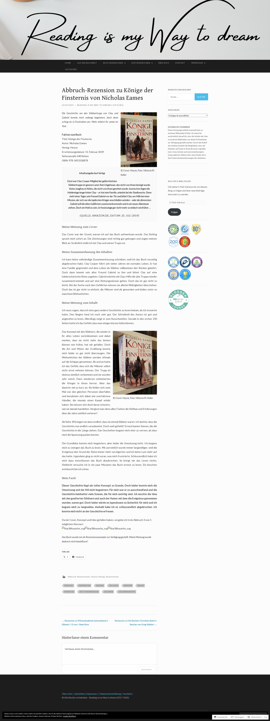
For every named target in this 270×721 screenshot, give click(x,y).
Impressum (197, 63)
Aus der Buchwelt (87, 63)
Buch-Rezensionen (113, 63)
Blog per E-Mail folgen (179, 181)
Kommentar (146, 669)
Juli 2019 (113, 585)
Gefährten (84, 585)
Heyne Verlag (98, 576)
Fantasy (68, 585)
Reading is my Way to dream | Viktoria (100, 105)
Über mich (163, 63)
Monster (69, 592)
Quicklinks (71, 69)
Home (68, 63)
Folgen (174, 212)
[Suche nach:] (188, 96)
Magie (141, 585)
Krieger (128, 585)
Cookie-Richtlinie (69, 716)
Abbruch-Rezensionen (79, 576)
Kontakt (180, 63)
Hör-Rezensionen (140, 63)
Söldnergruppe (127, 592)
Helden (100, 585)
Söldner (108, 592)
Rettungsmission (89, 592)
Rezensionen (112, 576)
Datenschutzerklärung (110, 693)
